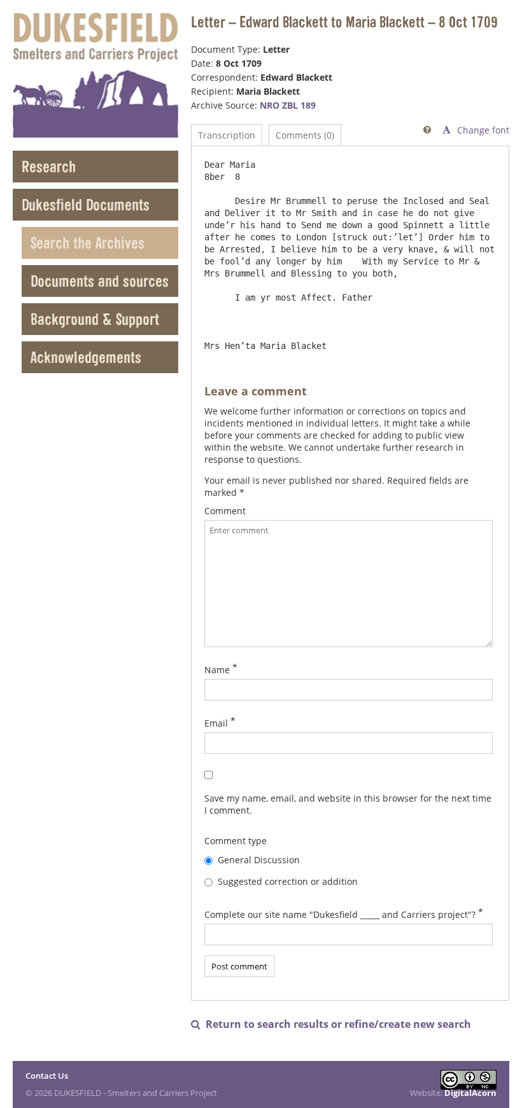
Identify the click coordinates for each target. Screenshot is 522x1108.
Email (216, 723)
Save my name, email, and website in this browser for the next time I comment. (347, 804)
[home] (95, 75)
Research (49, 166)
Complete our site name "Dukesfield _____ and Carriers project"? (340, 914)
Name (217, 670)
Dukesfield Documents (86, 204)
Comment (225, 511)
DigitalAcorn (470, 1092)
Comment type (235, 841)
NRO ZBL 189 (288, 105)
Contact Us (46, 1075)
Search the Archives (88, 242)
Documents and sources (100, 281)
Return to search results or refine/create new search (331, 1024)
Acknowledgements (86, 357)
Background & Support (95, 319)
